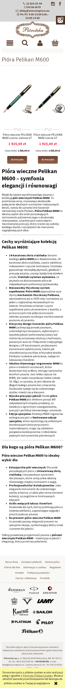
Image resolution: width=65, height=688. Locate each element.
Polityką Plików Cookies (38, 675)
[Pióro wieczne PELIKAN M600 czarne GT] (47, 98)
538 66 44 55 (33, 7)
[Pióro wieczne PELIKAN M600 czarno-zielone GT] (17, 98)
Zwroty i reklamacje (26, 578)
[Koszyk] (54, 42)
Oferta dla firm (12, 567)
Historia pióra (52, 562)
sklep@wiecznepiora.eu (34, 10)
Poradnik (45, 578)
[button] (9, 43)
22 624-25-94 (34, 3)
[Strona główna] (32, 29)
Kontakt (19, 572)
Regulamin (55, 567)
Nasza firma (11, 562)
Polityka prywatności (38, 572)
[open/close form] (60, 108)
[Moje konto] (39, 43)
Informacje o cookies (34, 567)
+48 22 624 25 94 (22, 661)
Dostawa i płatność (31, 562)
